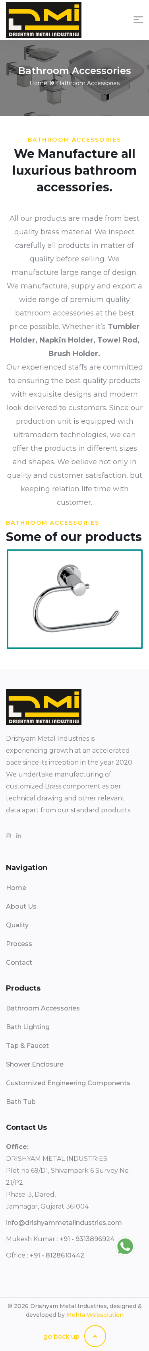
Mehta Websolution (95, 1314)
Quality (17, 925)
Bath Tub (21, 1102)
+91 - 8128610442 (57, 1255)
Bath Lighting (28, 1027)
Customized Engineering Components (68, 1083)
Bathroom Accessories (43, 1008)
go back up (62, 1336)
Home (38, 83)
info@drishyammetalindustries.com (64, 1222)
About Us (21, 906)
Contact (19, 962)
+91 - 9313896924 (87, 1239)
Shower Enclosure (35, 1064)
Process (19, 944)
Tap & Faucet (27, 1045)
